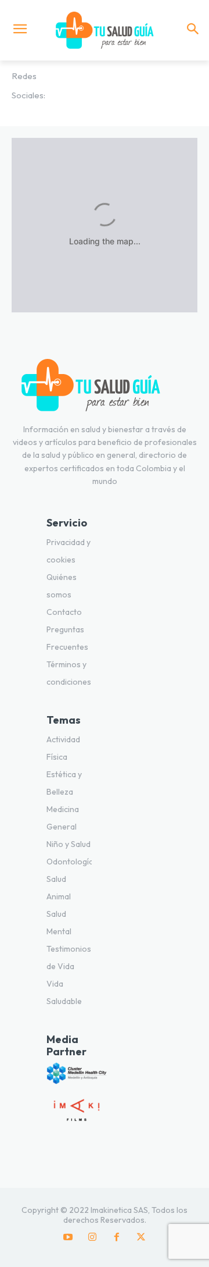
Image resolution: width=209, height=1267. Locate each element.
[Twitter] (141, 1237)
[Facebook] (116, 1237)
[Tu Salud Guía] (104, 30)
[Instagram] (92, 1237)
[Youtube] (68, 1237)
